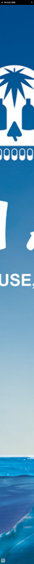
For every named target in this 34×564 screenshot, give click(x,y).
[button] (2, 2)
